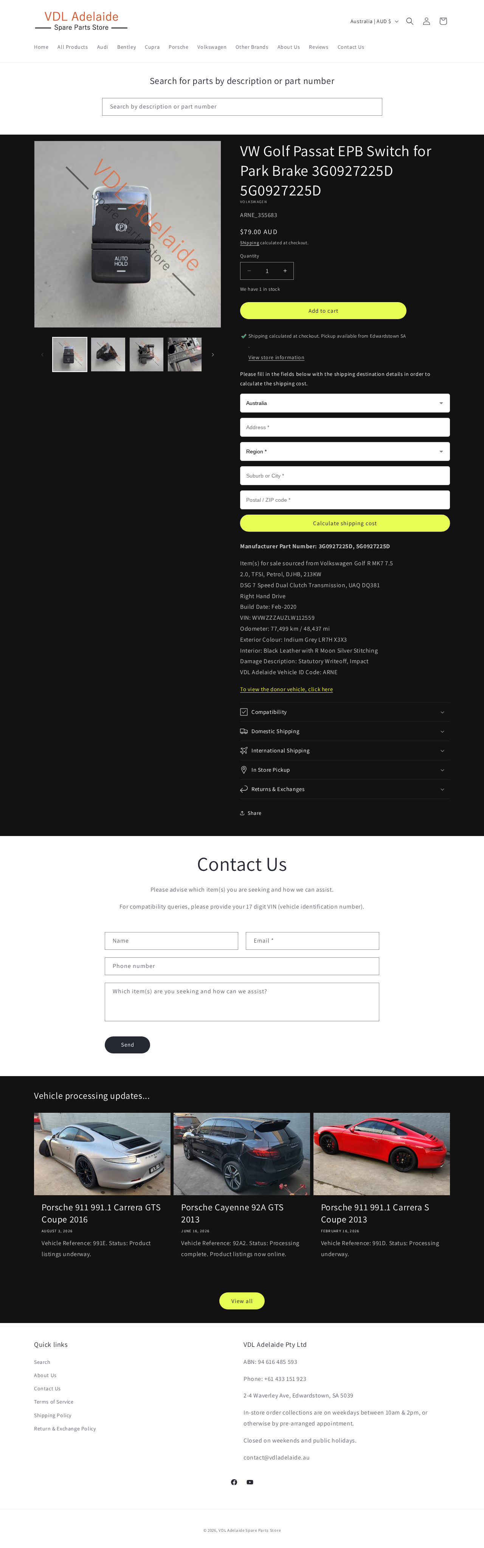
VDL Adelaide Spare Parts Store (250, 1530)
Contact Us (47, 1388)
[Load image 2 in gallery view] (108, 354)
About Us (45, 1375)
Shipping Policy (52, 1415)
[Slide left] (42, 354)
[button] (410, 21)
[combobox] (242, 106)
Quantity (249, 256)
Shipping (249, 242)
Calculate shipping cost (345, 523)
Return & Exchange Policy (65, 1428)
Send (127, 1044)
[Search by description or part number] (373, 106)
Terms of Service (54, 1401)
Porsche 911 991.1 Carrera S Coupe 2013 (375, 1213)
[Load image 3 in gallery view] (146, 354)
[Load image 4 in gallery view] (185, 354)
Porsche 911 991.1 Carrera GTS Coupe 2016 (101, 1213)
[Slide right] (213, 354)
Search (42, 1362)
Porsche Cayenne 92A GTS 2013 (232, 1213)
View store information (276, 357)
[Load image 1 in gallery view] (70, 354)
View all (242, 1300)
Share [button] (255, 813)
